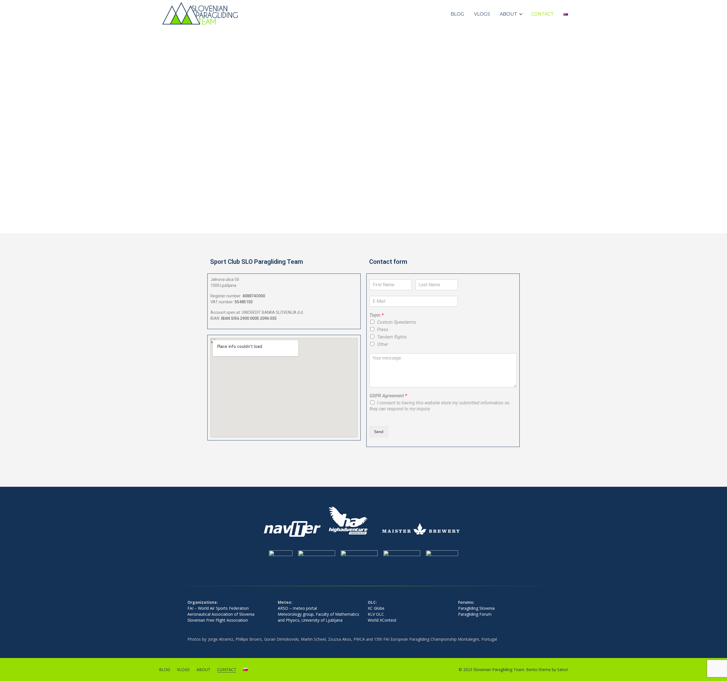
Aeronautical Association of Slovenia (220, 614)
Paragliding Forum (475, 614)
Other (382, 344)
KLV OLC (376, 614)
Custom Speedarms (396, 322)
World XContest (382, 620)
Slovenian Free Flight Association (217, 620)
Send (378, 431)
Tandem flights (392, 337)
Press (382, 329)
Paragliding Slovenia (476, 608)
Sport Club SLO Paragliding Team (256, 261)
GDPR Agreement (388, 395)
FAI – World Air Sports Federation (218, 608)
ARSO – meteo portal (297, 608)
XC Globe (376, 608)
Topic (376, 315)
